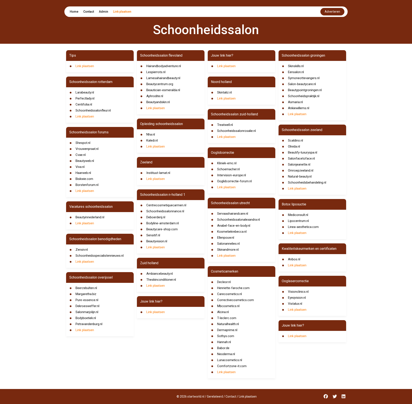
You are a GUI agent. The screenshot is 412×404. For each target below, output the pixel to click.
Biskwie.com (84, 179)
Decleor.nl (224, 282)
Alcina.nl (223, 312)
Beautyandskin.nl (158, 102)
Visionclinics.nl (298, 292)
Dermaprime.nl (227, 330)
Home (74, 11)
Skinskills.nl (296, 66)
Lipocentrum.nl (298, 221)
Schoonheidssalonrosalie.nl (236, 131)
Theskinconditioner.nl (161, 280)
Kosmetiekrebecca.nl (232, 232)
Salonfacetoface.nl (301, 158)
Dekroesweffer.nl (87, 306)
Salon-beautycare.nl (302, 84)
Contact (88, 11)
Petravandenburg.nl (89, 324)
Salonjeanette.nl (299, 164)
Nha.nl (150, 134)
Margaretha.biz (86, 294)
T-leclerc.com (226, 318)
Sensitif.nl (153, 235)
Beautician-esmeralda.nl (163, 90)
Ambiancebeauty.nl (159, 274)
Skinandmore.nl (228, 250)
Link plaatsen (122, 11)
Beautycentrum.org (159, 84)
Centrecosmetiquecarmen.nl (166, 205)
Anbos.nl (294, 259)
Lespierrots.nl (155, 72)
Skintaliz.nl (224, 92)
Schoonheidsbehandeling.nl (307, 182)
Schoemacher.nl (228, 169)
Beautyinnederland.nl (90, 217)
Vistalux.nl (295, 304)
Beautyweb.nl (85, 161)
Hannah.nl (224, 342)
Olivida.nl (294, 146)
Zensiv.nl (82, 250)
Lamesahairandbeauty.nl (163, 78)
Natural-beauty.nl (300, 176)
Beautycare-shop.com (162, 229)
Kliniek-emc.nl (226, 163)
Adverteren (332, 11)
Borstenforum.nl (87, 185)
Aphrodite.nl (154, 96)
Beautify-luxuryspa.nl (302, 152)
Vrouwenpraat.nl (87, 149)
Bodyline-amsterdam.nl (162, 223)
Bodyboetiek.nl (86, 318)
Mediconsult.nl (298, 215)
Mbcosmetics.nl (228, 306)
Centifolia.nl (84, 104)
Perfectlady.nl (85, 98)
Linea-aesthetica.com (303, 227)
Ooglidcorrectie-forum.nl (234, 181)
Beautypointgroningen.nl (305, 90)
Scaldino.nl (295, 140)
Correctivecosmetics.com (235, 300)
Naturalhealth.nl (228, 324)
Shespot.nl (83, 143)
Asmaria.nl (295, 102)
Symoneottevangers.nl (304, 78)
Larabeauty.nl (85, 92)
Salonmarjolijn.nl (87, 312)
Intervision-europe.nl (231, 175)
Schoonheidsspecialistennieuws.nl (100, 256)
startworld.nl (195, 396)
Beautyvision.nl (156, 241)
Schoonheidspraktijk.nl (303, 96)
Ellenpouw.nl (225, 238)
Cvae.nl (81, 155)
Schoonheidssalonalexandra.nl (238, 220)
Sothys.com (225, 336)
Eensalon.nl (296, 72)
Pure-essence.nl (87, 300)
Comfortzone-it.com (232, 366)
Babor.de (223, 348)
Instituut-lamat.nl (158, 173)
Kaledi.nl (152, 140)
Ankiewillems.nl (298, 108)
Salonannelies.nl (228, 244)
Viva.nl (80, 167)
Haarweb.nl (83, 173)
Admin (103, 11)
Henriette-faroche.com (233, 288)
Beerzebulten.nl (86, 288)
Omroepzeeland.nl (300, 170)
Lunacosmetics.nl (229, 360)
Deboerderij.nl (155, 217)
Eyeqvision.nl (297, 298)
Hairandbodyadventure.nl (163, 66)
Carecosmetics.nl (229, 294)
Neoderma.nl (226, 354)
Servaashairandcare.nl (232, 214)
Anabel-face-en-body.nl (233, 226)
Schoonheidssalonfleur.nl (93, 110)
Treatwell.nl (225, 125)
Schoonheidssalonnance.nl (165, 211)
